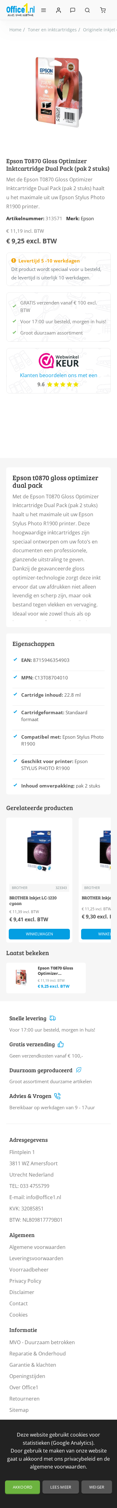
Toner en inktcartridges (52, 30)
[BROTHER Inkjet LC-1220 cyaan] (39, 851)
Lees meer (60, 1487)
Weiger (97, 1487)
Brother (19, 887)
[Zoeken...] (87, 10)
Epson (87, 218)
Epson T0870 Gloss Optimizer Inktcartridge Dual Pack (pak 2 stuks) (57, 970)
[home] (15, 30)
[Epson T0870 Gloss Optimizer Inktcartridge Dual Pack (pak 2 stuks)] (21, 978)
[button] (39, 934)
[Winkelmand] (103, 10)
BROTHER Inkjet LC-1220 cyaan (32, 900)
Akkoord (22, 1487)
